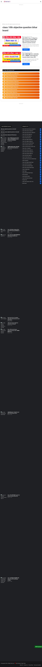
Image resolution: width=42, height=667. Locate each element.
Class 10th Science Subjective (27, 130)
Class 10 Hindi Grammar (11, 89)
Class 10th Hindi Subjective (27, 134)
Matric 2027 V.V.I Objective (12, 73)
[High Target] (7, 1)
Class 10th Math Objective (27, 155)
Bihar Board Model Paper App (13, 94)
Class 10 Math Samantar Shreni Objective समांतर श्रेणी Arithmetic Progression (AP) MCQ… (13, 139)
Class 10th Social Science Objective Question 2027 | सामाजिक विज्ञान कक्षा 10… (13, 330)
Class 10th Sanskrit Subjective (27, 151)
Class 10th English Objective (27, 139)
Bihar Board (24, 183)
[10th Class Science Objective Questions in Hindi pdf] (4, 325)
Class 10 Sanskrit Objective (12, 84)
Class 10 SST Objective (11, 78)
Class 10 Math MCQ (25, 169)
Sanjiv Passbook (25, 160)
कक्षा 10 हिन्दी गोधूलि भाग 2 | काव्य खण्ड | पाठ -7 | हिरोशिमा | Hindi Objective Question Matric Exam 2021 (30, 55)
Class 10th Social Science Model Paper (29, 158)
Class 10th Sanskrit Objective (27, 153)
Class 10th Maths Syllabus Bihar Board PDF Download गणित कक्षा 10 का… (13, 230)
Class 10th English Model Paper (27, 162)
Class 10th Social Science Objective (28, 132)
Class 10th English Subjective (27, 141)
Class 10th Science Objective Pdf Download (8, 134)
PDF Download (25, 174)
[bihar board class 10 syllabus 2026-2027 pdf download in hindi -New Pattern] (4, 319)
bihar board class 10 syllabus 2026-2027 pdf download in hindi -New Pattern (14, 318)
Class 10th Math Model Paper (27, 172)
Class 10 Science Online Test (27, 144)
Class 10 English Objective (12, 86)
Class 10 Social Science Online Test (28, 146)
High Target (25, 36)
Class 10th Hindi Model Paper (27, 165)
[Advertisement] (21, 13)
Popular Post (24, 179)
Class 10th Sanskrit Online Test (27, 181)
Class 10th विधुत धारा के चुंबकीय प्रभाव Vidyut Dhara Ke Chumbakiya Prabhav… (13, 579)
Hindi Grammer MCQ (26, 176)
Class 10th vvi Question (26, 148)
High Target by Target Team (21, 663)
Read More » (26, 49)
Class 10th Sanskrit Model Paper (28, 167)
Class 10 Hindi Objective (11, 76)
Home (4, 24)
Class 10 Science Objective (12, 81)
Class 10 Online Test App (12, 97)
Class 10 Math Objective (11, 92)
